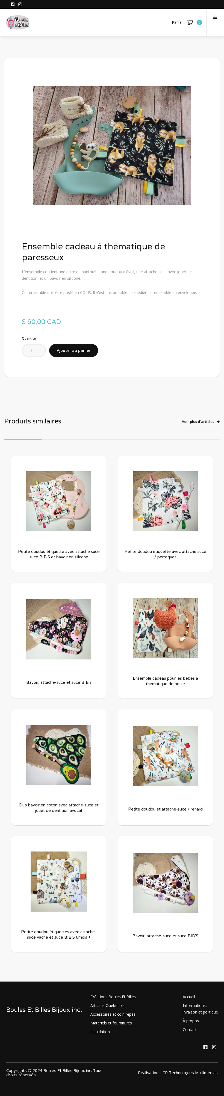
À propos (191, 1020)
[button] (215, 22)
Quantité (29, 338)
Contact (190, 1029)
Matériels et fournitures (111, 1023)
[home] (18, 22)
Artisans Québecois (107, 1005)
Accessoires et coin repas (112, 1014)
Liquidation (100, 1031)
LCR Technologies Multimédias (189, 1072)
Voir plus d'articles (198, 421)
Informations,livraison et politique (200, 1009)
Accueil (189, 996)
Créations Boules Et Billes (113, 996)
